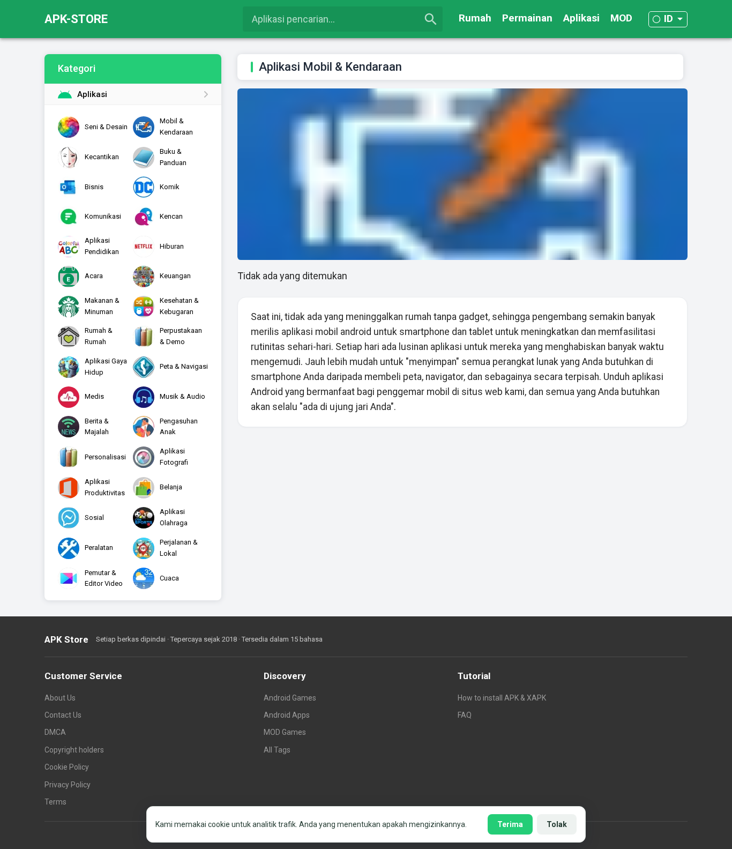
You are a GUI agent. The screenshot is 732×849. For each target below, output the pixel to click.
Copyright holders (74, 750)
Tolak (557, 824)
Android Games (290, 698)
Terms (55, 802)
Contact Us (62, 715)
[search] (431, 19)
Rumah (475, 18)
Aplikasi (581, 18)
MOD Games (285, 732)
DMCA (55, 732)
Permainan (527, 18)
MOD (621, 18)
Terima (510, 824)
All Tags (277, 750)
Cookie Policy (66, 767)
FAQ (465, 715)
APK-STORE (76, 19)
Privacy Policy (67, 784)
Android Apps (287, 715)
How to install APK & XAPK (502, 698)
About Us (60, 698)
